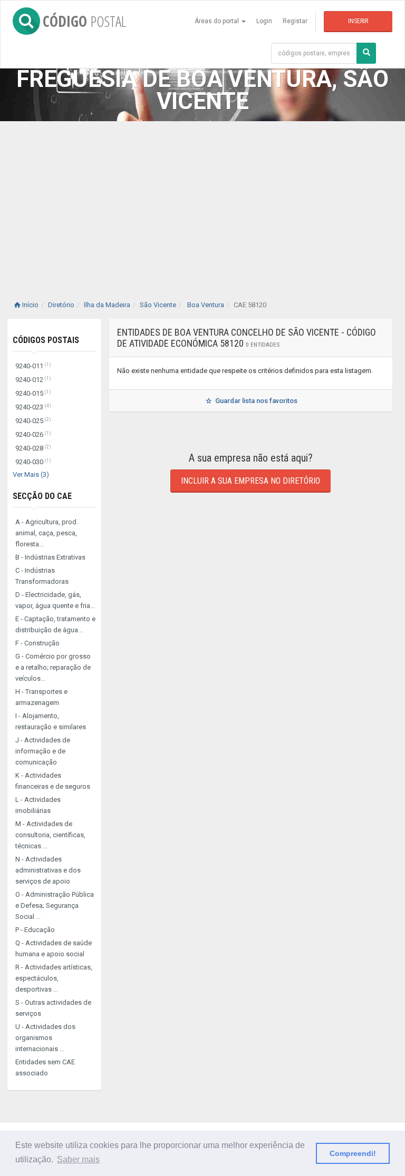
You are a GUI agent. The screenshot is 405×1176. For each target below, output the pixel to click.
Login (264, 21)
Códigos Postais (46, 340)
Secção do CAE (42, 496)
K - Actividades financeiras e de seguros (52, 780)
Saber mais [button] (78, 1159)
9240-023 (33, 407)
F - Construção (37, 643)
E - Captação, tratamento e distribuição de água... (55, 624)
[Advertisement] (202, 200)
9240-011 (33, 366)
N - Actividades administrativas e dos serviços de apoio (48, 870)
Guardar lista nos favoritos (255, 401)
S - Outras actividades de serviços (53, 1007)
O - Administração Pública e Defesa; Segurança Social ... (54, 905)
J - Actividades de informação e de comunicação (42, 751)
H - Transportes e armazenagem (41, 697)
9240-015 (33, 393)
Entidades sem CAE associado (45, 1067)
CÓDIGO (84, 21)
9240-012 (33, 380)
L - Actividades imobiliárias (38, 805)
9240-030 (33, 462)
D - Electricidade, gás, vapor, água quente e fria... (55, 600)
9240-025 (33, 421)
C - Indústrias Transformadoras (42, 575)
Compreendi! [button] (353, 1153)
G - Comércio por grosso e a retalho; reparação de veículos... (53, 667)
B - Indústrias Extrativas (50, 557)
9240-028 (33, 448)
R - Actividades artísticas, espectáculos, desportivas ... (53, 978)
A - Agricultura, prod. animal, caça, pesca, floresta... (46, 533)
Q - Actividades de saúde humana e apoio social (53, 948)
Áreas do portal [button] (217, 21)
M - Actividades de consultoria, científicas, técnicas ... (50, 835)
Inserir (358, 21)
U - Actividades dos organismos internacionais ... (45, 1038)
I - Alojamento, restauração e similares (50, 721)
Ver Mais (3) (31, 474)
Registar (295, 21)
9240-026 (33, 434)
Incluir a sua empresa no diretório (250, 481)
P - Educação (35, 930)
